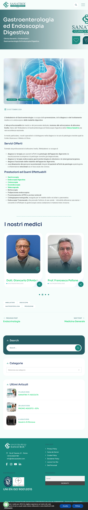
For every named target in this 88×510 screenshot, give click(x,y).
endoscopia (24, 302)
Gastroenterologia (26, 99)
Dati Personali (52, 465)
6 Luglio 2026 (23, 419)
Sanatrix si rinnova (26, 422)
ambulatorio (10, 302)
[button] (39, 294)
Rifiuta (77, 506)
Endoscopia (12, 99)
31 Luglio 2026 (24, 392)
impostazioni (8, 508)
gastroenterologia (12, 306)
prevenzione (29, 306)
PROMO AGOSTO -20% (28, 408)
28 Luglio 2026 (24, 406)
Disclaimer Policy (53, 459)
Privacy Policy (52, 449)
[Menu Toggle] (82, 5)
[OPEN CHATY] (6, 504)
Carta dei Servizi (53, 452)
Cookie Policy (52, 455)
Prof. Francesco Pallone (59, 280)
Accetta (65, 506)
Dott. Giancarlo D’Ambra (19, 280)
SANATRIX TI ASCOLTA (28, 395)
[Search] (76, 4)
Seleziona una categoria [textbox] (16, 370)
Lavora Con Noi (52, 462)
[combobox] (44, 370)
